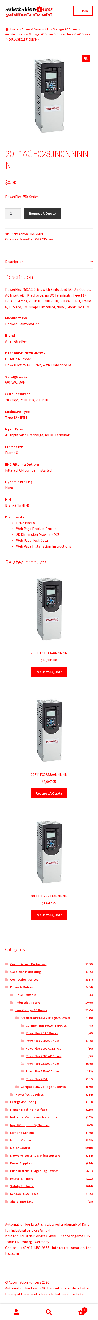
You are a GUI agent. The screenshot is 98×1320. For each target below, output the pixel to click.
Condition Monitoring (25, 972)
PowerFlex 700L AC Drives (43, 1048)
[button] (86, 58)
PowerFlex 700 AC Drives (42, 1041)
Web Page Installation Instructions (43, 546)
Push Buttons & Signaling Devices (34, 1171)
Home (14, 29)
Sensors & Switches (24, 1194)
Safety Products (22, 1186)
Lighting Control (22, 1133)
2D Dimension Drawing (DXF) (38, 534)
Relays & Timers (21, 1179)
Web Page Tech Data (32, 540)
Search (49, 1312)
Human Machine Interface (28, 1110)
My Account (16, 1312)
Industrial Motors (27, 1003)
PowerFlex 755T (37, 1079)
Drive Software (25, 995)
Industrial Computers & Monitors (33, 1117)
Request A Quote (42, 213)
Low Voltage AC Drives (62, 29)
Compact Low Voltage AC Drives (43, 1087)
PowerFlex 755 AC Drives (42, 1071)
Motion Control (21, 1140)
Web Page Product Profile (36, 528)
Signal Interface (21, 1201)
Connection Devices (24, 979)
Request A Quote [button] (49, 672)
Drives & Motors (33, 29)
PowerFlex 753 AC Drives (73, 34)
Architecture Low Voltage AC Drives (29, 34)
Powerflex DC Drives (29, 1094)
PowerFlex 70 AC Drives (42, 1033)
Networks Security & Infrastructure (35, 1155)
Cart (75, 1308)
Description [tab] (14, 261)
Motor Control (20, 1148)
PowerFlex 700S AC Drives (43, 1056)
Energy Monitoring (23, 1102)
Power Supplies (21, 1163)
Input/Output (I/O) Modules (29, 1125)
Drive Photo (25, 522)
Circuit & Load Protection (28, 964)
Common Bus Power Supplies (46, 1025)
